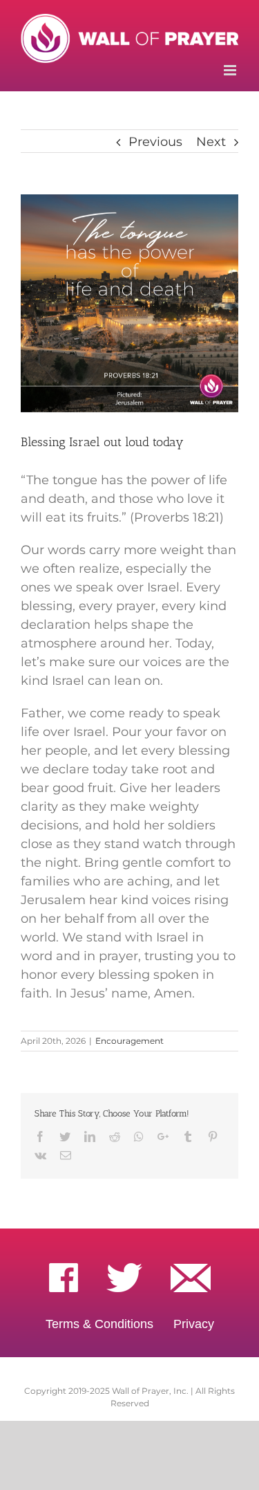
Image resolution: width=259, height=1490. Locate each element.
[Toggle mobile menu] (231, 70)
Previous (155, 141)
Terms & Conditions (99, 1324)
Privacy (193, 1324)
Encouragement (129, 1041)
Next (211, 141)
